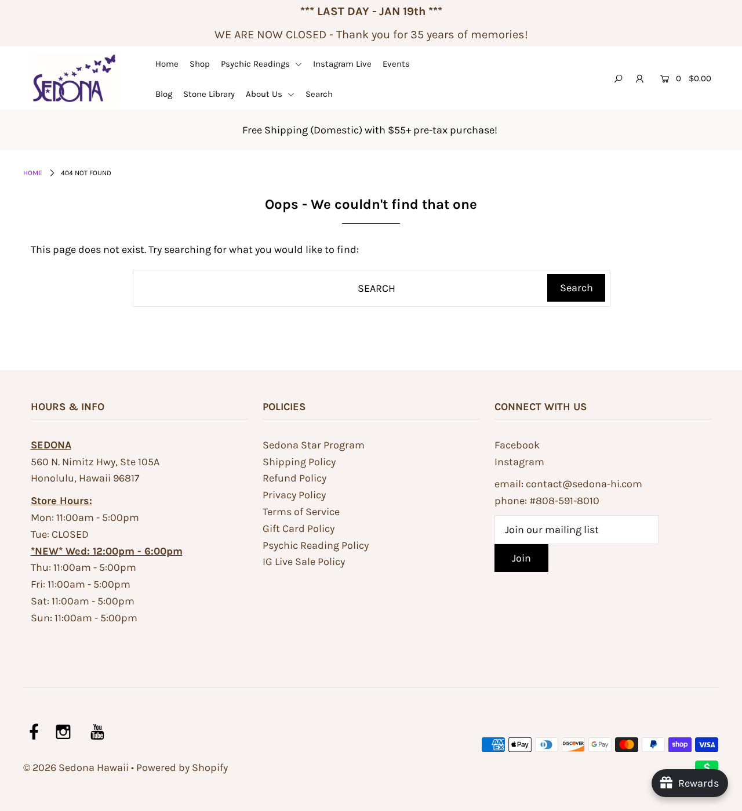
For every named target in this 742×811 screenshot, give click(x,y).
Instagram (519, 461)
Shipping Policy (299, 461)
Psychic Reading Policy (316, 545)
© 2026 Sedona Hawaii (76, 767)
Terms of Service (301, 511)
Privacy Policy (294, 494)
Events (396, 64)
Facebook (517, 445)
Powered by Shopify (182, 767)
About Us (265, 94)
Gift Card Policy (298, 528)
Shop (200, 64)
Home (167, 64)
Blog (163, 94)
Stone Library (209, 94)
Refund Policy (294, 478)
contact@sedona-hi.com (584, 483)
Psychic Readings (256, 64)
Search (319, 94)
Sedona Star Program (314, 445)
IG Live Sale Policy (304, 561)
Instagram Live (342, 64)
